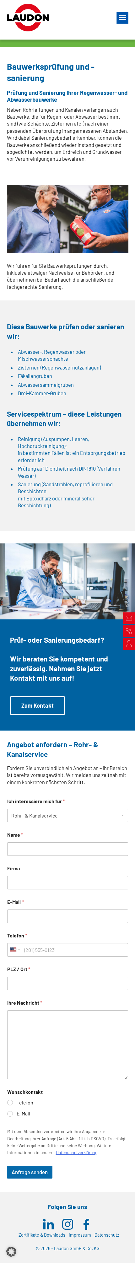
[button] (11, 1251)
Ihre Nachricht (24, 1003)
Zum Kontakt (37, 705)
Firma (13, 868)
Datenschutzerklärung (76, 1152)
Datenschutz (106, 1235)
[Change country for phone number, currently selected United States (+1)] (14, 950)
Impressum (80, 1235)
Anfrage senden (30, 1172)
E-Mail (15, 902)
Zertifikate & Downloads (42, 1235)
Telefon (17, 935)
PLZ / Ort (18, 969)
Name (15, 835)
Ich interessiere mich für (36, 801)
